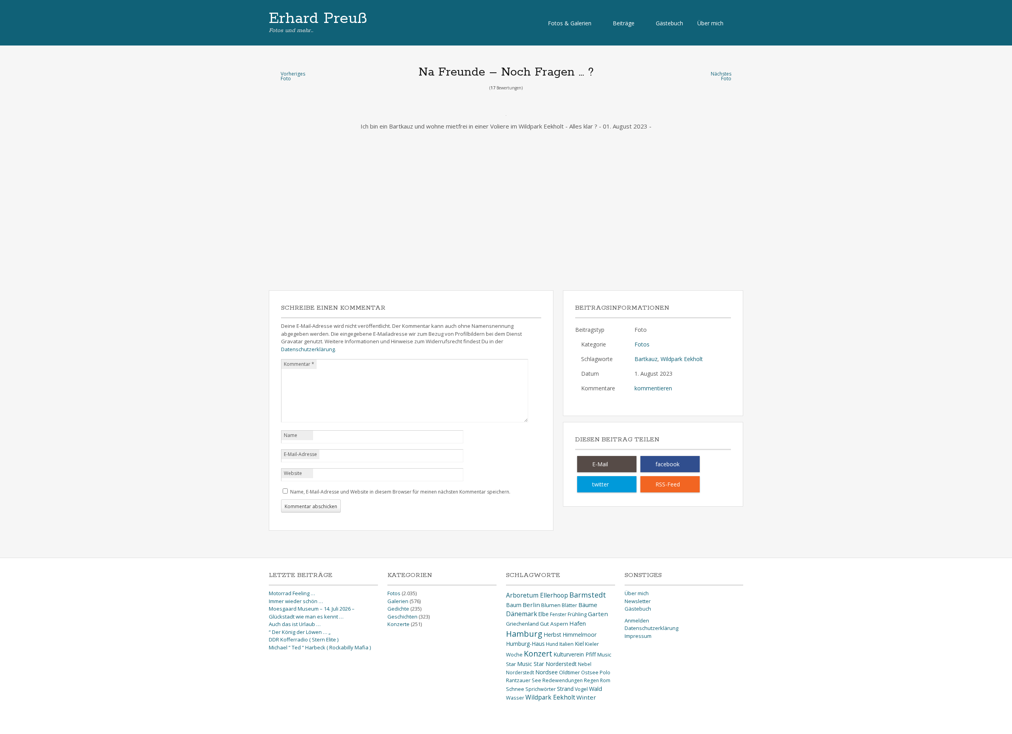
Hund (552, 644)
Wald (595, 688)
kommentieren (653, 388)
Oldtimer (569, 672)
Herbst (552, 634)
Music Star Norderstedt (547, 664)
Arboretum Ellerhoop (537, 595)
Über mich (710, 23)
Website (293, 473)
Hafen (577, 623)
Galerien (397, 601)
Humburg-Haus (525, 643)
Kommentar (299, 364)
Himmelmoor (580, 634)
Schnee (515, 688)
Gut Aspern (554, 623)
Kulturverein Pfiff (574, 654)
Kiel (579, 643)
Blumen (551, 605)
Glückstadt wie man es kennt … (306, 616)
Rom (605, 680)
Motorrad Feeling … (292, 593)
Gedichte (398, 608)
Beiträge (623, 23)
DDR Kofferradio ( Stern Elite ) (303, 639)
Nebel (584, 664)
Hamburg (524, 633)
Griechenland (522, 623)
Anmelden (637, 620)
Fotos (641, 344)
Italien (566, 644)
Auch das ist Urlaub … (295, 624)
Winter (586, 697)
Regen (591, 680)
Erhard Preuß (318, 18)
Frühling (577, 614)
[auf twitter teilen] (606, 484)
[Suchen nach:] (736, 22)
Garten (598, 614)
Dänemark (521, 613)
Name (290, 435)
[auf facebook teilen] (670, 464)
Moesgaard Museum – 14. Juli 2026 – (312, 608)
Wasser (515, 697)
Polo (605, 672)
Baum (513, 605)
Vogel (581, 689)
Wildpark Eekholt (682, 359)
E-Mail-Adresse (300, 454)
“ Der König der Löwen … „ (299, 632)
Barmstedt (587, 595)
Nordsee (546, 672)
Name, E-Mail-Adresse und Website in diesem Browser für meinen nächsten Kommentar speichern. (400, 491)
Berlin (531, 605)
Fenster (558, 614)
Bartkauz (645, 359)
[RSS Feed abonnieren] (670, 484)
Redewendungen (562, 680)
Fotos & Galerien (569, 23)
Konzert (538, 653)
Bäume (587, 605)
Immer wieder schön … (296, 601)
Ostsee (590, 672)
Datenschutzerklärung (308, 349)
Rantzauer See (523, 680)
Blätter (569, 605)
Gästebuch (669, 23)
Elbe (543, 614)
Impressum (638, 635)
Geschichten (402, 616)
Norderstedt (520, 672)
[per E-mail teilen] (606, 464)
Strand (565, 688)
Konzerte (398, 624)
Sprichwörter (540, 689)
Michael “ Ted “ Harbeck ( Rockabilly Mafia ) (320, 647)
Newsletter (638, 601)
